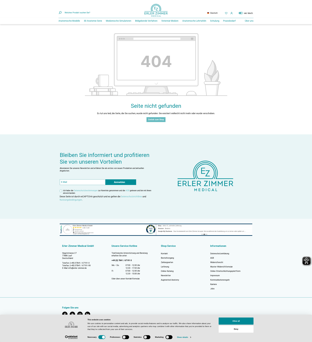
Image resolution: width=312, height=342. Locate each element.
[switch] (125, 337)
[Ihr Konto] (231, 13)
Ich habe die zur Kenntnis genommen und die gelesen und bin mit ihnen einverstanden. (107, 191)
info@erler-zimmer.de (77, 268)
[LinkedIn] (88, 314)
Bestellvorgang (167, 258)
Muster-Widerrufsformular (221, 267)
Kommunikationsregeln (220, 280)
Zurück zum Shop (156, 119)
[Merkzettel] (226, 13)
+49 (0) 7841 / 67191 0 (122, 260)
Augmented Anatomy (170, 280)
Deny (236, 329)
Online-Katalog (167, 271)
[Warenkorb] (235, 12)
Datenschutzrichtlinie (131, 196)
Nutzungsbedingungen (71, 199)
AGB (127, 190)
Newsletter (166, 275)
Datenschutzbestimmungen (86, 190)
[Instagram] (81, 314)
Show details (182, 337)
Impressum (215, 275)
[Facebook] (66, 314)
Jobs (212, 288)
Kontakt (164, 253)
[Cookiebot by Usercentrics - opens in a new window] (71, 337)
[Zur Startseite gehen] (156, 10)
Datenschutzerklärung (219, 253)
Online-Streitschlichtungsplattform (225, 271)
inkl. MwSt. (246, 13)
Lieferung (165, 267)
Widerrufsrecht (216, 262)
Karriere (213, 284)
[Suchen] (60, 12)
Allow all (236, 321)
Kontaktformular (133, 279)
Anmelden (119, 182)
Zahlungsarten (167, 262)
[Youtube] (73, 314)
